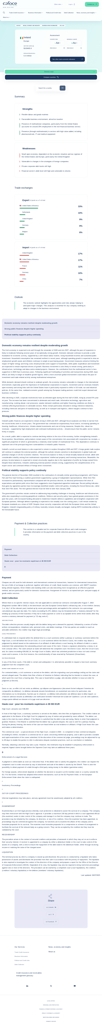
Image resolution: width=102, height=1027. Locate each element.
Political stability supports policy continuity (22, 335)
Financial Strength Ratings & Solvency (51, 1009)
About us (51, 952)
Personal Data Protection (51, 1005)
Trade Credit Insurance (22, 952)
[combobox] (47, 89)
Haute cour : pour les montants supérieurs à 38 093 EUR (27, 561)
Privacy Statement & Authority (51, 1013)
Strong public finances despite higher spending (24, 329)
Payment (8, 549)
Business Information (21, 956)
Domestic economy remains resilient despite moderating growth (30, 323)
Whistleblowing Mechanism (51, 1017)
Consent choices (51, 1021)
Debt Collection (10, 555)
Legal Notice (51, 1000)
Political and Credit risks (22, 960)
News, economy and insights (59, 947)
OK (63, 88)
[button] (4, 13)
